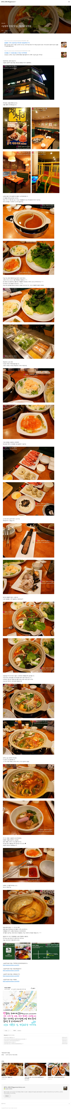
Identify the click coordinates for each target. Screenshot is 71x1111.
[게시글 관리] (10, 1031)
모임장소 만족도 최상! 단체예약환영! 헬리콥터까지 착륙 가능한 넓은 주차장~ (23, 54)
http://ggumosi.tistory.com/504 (11, 981)
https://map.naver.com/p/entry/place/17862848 (15, 40)
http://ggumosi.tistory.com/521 (11, 965)
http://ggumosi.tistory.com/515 (11, 970)
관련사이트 (3, 1103)
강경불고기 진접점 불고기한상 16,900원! (15, 53)
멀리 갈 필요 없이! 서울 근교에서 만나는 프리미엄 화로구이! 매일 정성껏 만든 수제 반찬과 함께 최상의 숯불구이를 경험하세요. (31, 45)
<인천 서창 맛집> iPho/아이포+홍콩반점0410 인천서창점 (14, 1039)
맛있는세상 (6, 1035)
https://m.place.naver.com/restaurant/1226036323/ (16, 50)
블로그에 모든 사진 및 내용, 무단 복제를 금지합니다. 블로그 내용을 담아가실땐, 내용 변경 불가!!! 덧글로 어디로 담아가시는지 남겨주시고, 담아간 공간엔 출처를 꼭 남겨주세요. (33, 1092)
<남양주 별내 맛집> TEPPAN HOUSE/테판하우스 (13, 1043)
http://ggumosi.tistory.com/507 (11, 976)
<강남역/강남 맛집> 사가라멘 (9, 1042)
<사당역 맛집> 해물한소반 (9, 1037)
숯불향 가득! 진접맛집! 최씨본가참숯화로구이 (17, 42)
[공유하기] (8, 1031)
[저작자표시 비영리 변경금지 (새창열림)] (19, 1030)
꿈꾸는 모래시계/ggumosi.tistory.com (9, 1)
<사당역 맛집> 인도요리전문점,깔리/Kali (11, 1040)
